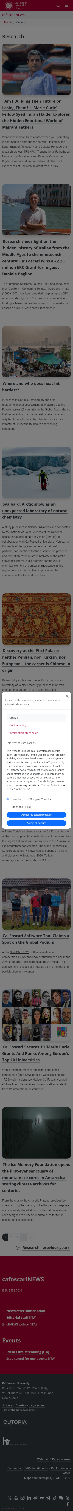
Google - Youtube (40, 799)
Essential (16, 799)
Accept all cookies (36, 823)
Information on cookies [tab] (23, 733)
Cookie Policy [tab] (17, 725)
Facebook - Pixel (21, 807)
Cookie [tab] (13, 717)
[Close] (67, 696)
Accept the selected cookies (36, 814)
